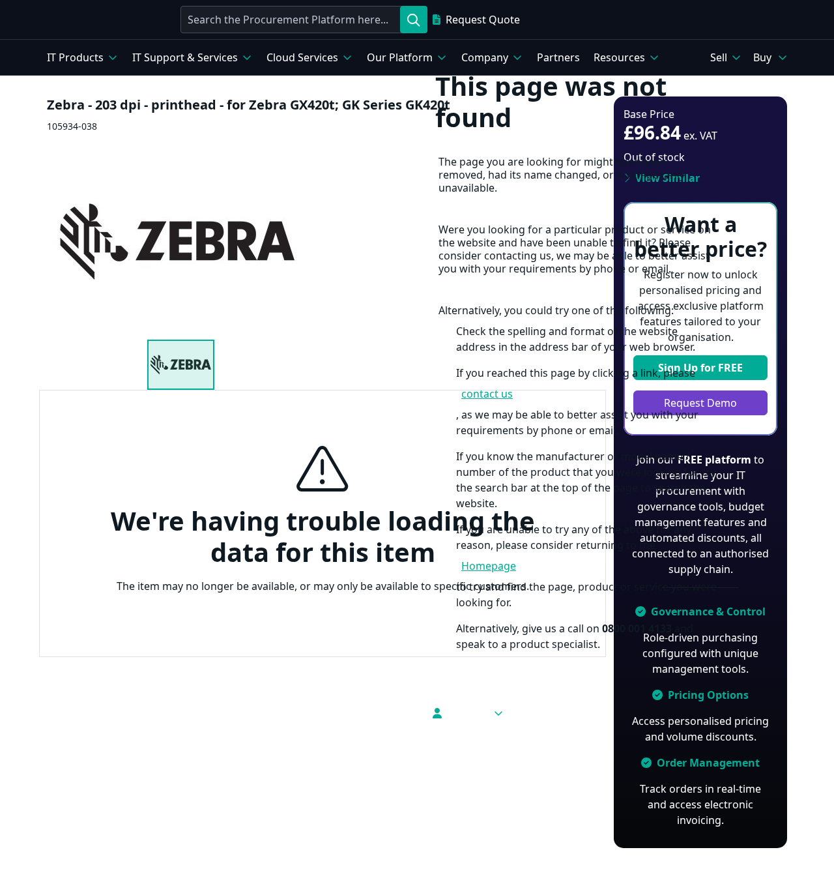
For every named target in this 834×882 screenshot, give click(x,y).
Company (484, 57)
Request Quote (483, 19)
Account (467, 713)
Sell (718, 57)
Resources (619, 57)
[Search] (413, 19)
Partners (558, 57)
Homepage (488, 566)
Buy (762, 57)
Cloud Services (302, 57)
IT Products (75, 57)
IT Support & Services (185, 57)
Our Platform (400, 57)
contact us (487, 394)
